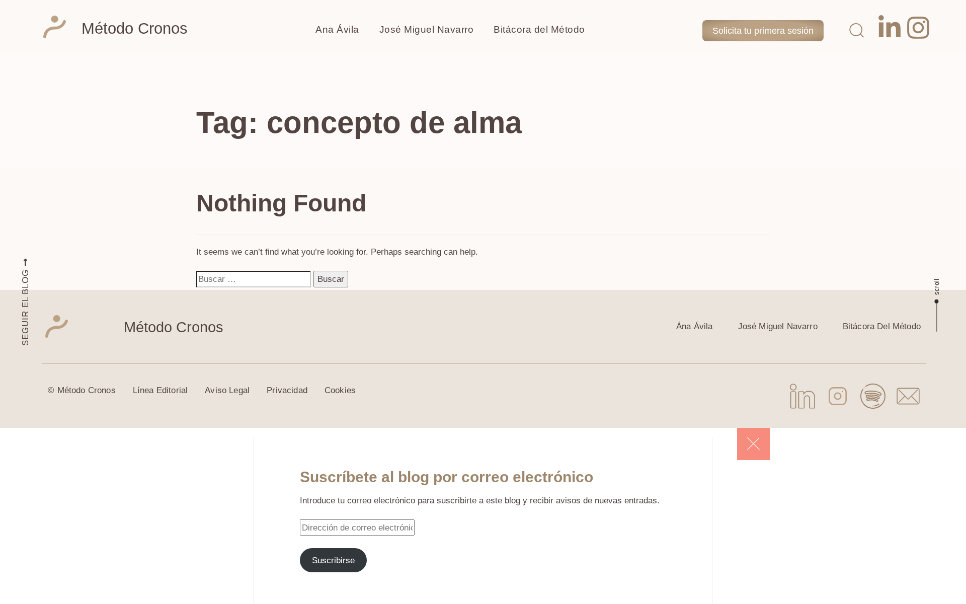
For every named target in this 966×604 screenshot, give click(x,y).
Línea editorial (160, 390)
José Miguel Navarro (426, 29)
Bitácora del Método (539, 29)
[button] (856, 29)
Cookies (340, 390)
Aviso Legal (227, 390)
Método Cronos (135, 28)
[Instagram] (918, 27)
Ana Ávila (337, 29)
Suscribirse (333, 560)
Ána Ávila (694, 326)
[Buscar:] (253, 279)
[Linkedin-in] (889, 27)
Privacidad (287, 390)
